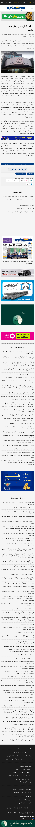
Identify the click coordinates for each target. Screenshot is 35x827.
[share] (14, 808)
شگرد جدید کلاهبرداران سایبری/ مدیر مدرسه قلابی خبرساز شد (19, 706)
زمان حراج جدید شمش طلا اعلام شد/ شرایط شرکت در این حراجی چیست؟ (17, 456)
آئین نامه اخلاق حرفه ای (25, 803)
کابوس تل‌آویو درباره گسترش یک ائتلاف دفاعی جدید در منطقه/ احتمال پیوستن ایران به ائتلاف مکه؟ (18, 736)
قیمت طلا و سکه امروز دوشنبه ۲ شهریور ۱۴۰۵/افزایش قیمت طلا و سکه (18, 517)
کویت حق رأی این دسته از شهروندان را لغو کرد (22, 575)
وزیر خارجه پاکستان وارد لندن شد (25, 655)
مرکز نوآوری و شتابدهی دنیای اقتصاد (22, 773)
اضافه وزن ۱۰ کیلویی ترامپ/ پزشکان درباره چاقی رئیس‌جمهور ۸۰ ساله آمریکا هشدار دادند (17, 667)
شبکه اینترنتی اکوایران (12, 756)
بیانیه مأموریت (17, 800)
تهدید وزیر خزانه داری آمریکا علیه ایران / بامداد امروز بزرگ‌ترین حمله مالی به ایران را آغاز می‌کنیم (18, 358)
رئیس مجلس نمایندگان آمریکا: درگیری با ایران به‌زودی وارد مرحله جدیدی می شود (17, 662)
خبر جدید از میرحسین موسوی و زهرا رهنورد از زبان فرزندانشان (18, 432)
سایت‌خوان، (26, 164)
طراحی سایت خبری (27, 819)
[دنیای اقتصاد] (16, 8)
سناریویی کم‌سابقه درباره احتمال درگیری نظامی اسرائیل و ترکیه (18, 445)
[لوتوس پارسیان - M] (17, 823)
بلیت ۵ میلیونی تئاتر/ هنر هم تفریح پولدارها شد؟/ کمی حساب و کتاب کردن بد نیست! (17, 637)
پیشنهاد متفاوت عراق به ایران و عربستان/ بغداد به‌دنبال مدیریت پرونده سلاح (18, 544)
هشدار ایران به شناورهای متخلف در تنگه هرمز (22, 658)
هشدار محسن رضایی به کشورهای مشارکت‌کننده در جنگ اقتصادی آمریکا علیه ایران (17, 681)
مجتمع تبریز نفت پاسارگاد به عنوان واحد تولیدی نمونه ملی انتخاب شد (19, 201)
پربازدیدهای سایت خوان (17, 347)
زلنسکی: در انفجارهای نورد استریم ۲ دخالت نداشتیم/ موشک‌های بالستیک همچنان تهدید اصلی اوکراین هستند (18, 642)
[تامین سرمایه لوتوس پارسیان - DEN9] (17, 314)
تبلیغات (21, 789)
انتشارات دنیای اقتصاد (25, 766)
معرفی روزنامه (27, 800)
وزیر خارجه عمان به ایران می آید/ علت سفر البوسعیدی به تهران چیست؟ (18, 522)
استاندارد (30, 174)
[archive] (7, 808)
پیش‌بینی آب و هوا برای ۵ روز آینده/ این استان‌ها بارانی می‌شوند (17, 396)
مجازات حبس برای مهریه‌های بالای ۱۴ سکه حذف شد (21, 374)
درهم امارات (2, 2)
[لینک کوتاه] (25, 169)
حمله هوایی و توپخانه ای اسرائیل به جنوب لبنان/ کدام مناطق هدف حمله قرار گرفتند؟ (18, 628)
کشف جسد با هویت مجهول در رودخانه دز (23, 725)
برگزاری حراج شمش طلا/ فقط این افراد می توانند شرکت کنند (19, 646)
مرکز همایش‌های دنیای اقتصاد (23, 769)
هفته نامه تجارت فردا (26, 759)
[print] (9, 169)
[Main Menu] (32, 8)
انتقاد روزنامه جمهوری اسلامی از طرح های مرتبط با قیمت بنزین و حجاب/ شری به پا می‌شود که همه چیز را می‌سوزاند (17, 550)
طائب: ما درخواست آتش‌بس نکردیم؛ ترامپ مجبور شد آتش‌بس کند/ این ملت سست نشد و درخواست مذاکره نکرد (18, 650)
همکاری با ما (15, 792)
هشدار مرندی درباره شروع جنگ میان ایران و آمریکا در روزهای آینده (18, 587)
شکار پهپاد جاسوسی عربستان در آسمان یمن (23, 609)
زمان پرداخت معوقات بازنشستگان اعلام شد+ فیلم (21, 399)
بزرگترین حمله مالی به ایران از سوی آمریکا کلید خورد (20, 566)
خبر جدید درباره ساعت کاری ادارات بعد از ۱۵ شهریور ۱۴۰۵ (19, 377)
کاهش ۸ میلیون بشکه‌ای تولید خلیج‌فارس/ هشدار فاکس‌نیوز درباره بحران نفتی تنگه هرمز (19, 701)
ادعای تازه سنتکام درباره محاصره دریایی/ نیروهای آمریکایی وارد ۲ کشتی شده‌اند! (17, 686)
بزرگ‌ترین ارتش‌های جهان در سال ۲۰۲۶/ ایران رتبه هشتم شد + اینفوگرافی (18, 436)
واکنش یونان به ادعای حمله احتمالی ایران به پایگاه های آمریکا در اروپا (17, 570)
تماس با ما (28, 789)
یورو (19, 2)
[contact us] (11, 808)
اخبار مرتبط (17, 192)
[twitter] (19, 169)
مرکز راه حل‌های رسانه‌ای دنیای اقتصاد (21, 779)
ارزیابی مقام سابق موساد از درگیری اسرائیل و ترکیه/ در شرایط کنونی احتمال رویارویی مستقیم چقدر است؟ (19, 419)
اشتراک (14, 789)
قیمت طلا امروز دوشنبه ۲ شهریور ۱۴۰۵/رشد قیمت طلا (20, 508)
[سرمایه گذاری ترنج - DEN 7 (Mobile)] (17, 16)
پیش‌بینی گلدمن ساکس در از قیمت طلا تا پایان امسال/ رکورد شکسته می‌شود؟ (19, 427)
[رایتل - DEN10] (17, 336)
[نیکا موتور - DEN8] (17, 273)
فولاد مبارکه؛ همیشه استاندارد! (26, 205)
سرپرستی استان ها (26, 792)
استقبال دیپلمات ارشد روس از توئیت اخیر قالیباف (22, 423)
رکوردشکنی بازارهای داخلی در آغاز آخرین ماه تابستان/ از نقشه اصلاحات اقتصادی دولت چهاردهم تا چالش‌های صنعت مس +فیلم (18, 692)
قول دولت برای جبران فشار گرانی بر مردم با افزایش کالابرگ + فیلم (17, 583)
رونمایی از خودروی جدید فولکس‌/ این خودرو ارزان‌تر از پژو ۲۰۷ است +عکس (18, 592)
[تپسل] (2, 137)
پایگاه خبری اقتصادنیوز (12, 759)
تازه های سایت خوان (17, 498)
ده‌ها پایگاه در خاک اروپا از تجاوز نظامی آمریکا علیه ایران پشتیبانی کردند (17, 382)
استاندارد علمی (20, 174)
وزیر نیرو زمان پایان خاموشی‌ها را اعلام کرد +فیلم (21, 449)
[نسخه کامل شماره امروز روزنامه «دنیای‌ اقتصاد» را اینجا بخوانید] (17, 248)
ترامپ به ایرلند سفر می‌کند (27, 624)
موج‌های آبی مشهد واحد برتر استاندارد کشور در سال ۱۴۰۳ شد (18, 196)
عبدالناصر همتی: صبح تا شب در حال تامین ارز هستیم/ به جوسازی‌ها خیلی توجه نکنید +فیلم (19, 672)
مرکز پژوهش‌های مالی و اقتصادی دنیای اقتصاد (19, 776)
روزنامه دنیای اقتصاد (26, 756)
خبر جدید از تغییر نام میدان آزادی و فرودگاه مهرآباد (21, 393)
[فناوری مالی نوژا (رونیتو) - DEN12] (17, 481)
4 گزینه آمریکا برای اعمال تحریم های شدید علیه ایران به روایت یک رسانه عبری (17, 534)
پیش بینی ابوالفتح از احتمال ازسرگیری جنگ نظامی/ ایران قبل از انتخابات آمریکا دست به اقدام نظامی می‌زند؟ (18, 539)
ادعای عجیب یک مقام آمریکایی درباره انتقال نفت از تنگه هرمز (18, 718)
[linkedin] (15, 169)
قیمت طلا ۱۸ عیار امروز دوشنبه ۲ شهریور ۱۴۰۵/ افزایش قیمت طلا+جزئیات (18, 512)
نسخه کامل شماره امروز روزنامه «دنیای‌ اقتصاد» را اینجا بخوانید (18, 263)
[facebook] (22, 169)
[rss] (17, 808)
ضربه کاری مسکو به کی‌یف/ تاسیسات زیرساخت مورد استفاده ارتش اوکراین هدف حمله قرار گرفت (19, 441)
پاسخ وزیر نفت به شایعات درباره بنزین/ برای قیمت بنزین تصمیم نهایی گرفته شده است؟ (18, 411)
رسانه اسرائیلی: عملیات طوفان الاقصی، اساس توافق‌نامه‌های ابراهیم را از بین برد (17, 562)
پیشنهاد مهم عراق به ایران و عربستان (25, 633)
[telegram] (12, 169)
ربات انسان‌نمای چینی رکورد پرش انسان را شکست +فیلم (20, 677)
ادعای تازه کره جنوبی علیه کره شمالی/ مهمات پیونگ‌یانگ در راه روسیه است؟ (18, 503)
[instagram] (27, 808)
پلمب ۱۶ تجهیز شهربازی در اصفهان (25, 209)
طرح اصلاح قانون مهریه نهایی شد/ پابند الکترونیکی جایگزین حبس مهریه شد (19, 370)
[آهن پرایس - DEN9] (17, 290)
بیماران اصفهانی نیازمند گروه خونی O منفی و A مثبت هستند (18, 212)
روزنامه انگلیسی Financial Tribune (22, 782)
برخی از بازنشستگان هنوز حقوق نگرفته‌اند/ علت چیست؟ (20, 452)
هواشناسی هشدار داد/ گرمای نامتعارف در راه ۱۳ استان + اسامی (18, 415)
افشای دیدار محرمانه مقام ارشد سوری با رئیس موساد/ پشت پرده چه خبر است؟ (17, 604)
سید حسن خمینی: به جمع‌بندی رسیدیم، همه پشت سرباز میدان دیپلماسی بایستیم (18, 353)
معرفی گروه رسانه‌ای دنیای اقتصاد (22, 753)
